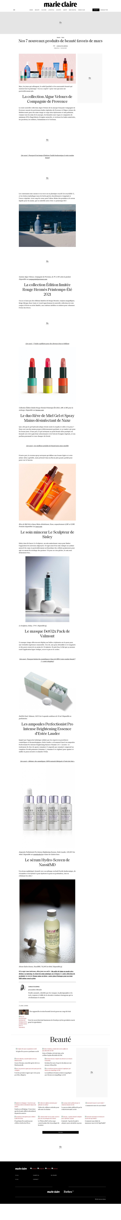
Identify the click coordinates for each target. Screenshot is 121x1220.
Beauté (37, 10)
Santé (65, 10)
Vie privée (54, 1175)
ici (45, 626)
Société (58, 10)
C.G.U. (17, 1175)
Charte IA (36, 1175)
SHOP (96, 10)
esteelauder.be (38, 854)
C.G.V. (17, 1179)
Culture (43, 10)
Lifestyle (51, 10)
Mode (31, 10)
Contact (35, 1179)
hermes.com (39, 410)
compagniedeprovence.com (38, 279)
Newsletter (104, 10)
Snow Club (81, 10)
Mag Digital (72, 10)
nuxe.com (38, 526)
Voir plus (60, 1132)
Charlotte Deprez (62, 46)
